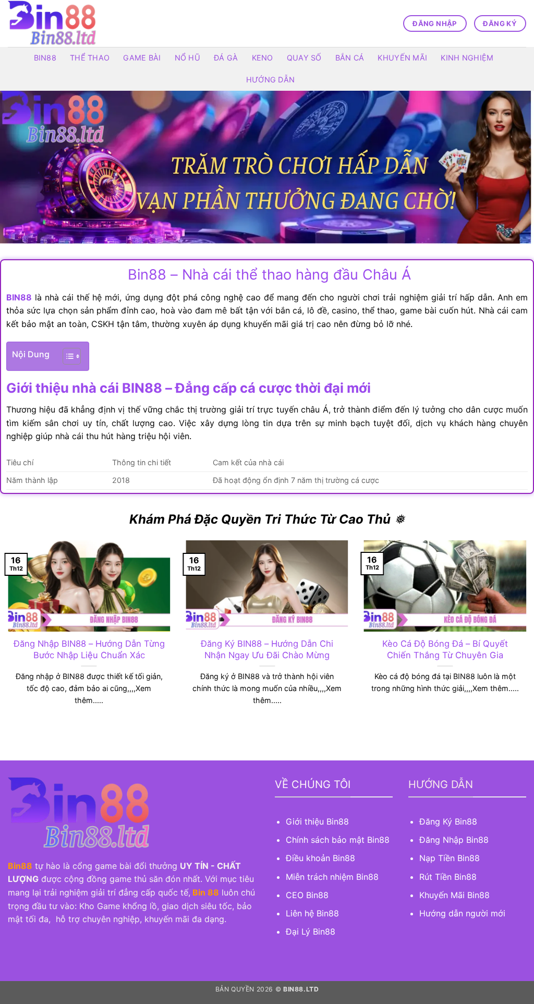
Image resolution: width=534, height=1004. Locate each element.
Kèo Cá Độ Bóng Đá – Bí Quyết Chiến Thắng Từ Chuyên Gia (445, 649)
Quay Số (304, 57)
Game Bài (142, 57)
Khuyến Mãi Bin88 (454, 895)
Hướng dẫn (270, 79)
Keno (262, 57)
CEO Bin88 (307, 895)
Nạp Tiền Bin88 (449, 858)
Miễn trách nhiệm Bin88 (332, 877)
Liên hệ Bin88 (312, 913)
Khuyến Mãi (402, 57)
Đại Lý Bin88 (310, 931)
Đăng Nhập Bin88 (454, 839)
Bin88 (45, 57)
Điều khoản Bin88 (320, 858)
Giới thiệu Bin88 (318, 821)
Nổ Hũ (187, 57)
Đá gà (226, 57)
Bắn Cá (350, 57)
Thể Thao (90, 57)
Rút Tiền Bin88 (448, 877)
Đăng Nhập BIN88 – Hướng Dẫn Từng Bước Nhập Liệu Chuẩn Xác (89, 649)
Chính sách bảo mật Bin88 (338, 839)
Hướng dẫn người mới (462, 913)
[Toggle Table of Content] (66, 356)
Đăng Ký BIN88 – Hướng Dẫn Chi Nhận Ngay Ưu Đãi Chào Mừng (267, 649)
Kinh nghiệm (467, 57)
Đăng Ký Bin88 (448, 821)
